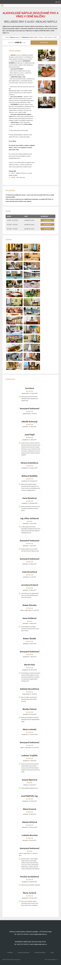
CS (59, 2)
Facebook (10, 952)
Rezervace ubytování (23, 952)
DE (56, 2)
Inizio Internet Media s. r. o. (52, 959)
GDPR (52, 952)
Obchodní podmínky (39, 952)
